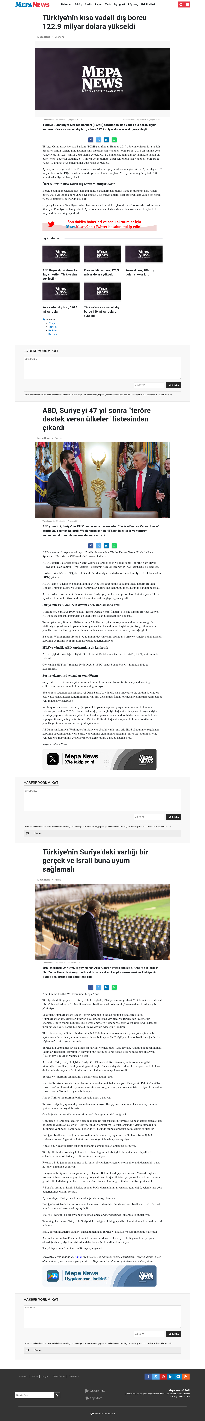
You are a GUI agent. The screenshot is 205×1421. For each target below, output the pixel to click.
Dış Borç (52, 334)
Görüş (78, 4)
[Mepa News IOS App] (95, 1397)
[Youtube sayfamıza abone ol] (163, 1377)
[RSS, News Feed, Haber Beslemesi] (186, 1377)
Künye (35, 1376)
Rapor (98, 4)
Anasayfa (23, 1376)
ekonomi (52, 326)
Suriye (58, 438)
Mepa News (43, 36)
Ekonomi (59, 36)
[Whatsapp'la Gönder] (114, 139)
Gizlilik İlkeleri (59, 1376)
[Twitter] (98, 139)
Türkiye (52, 323)
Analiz (88, 4)
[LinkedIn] (106, 139)
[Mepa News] (32, 4)
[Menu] (187, 4)
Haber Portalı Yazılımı (105, 1413)
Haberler (66, 4)
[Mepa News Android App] (95, 1391)
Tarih (108, 4)
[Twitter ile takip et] (156, 1377)
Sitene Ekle (74, 1376)
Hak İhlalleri (148, 4)
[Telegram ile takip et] (178, 1377)
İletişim (45, 1376)
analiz (78, 1257)
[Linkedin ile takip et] (171, 1377)
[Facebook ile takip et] (148, 1377)
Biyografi (119, 4)
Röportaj (133, 4)
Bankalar (52, 330)
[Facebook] (90, 139)
